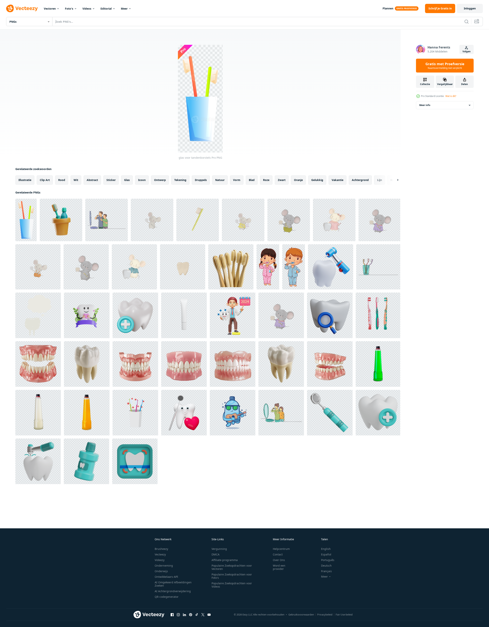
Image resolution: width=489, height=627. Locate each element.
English (326, 549)
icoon (142, 180)
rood (61, 180)
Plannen (388, 8)
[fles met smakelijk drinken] (378, 364)
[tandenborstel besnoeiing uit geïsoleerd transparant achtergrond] (378, 315)
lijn (379, 180)
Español (326, 554)
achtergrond (360, 180)
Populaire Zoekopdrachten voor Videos (232, 584)
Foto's (69, 8)
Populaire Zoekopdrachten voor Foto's (232, 576)
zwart (282, 180)
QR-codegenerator (166, 597)
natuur (220, 180)
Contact (278, 554)
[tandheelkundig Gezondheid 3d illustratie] (330, 266)
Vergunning (219, 549)
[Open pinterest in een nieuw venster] (190, 614)
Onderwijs (161, 571)
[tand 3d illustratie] (135, 315)
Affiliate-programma (225, 560)
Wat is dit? (450, 96)
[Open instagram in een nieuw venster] (178, 614)
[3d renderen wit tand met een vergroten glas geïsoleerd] (330, 315)
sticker (111, 180)
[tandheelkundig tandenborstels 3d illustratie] (61, 220)
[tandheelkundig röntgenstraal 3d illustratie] (135, 461)
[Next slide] (394, 180)
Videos (86, 8)
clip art (45, 180)
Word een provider (279, 567)
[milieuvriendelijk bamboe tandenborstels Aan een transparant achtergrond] (230, 266)
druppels (201, 180)
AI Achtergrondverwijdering (173, 591)
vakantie (337, 180)
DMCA (215, 554)
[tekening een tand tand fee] (182, 266)
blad (252, 180)
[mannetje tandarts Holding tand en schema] (232, 315)
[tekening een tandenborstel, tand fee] (197, 220)
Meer (124, 8)
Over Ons (279, 560)
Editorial (106, 8)
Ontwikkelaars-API (166, 577)
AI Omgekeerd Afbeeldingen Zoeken (173, 583)
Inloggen (470, 8)
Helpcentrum (281, 549)
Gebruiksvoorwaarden (301, 614)
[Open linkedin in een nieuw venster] (184, 614)
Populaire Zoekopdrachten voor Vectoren (232, 567)
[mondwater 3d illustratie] (86, 461)
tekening (180, 180)
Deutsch (326, 565)
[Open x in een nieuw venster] (202, 614)
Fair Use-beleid (344, 614)
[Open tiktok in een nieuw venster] (196, 614)
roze (266, 180)
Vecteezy (160, 554)
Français (326, 571)
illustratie (24, 180)
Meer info (424, 105)
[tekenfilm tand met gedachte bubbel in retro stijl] (38, 315)
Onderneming (164, 565)
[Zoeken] (466, 21)
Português (327, 560)
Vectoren (50, 8)
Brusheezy (161, 549)
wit (76, 180)
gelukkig (317, 180)
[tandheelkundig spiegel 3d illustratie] (330, 412)
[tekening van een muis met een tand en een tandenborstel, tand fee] (152, 220)
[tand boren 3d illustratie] (38, 461)
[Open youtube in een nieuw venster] (209, 614)
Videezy (159, 560)
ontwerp (160, 180)
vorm (236, 180)
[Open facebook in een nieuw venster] (172, 614)
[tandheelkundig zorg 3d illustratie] (378, 412)
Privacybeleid (324, 614)
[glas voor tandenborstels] (26, 220)
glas (127, 180)
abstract (92, 180)
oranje (298, 180)
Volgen (466, 51)
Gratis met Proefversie (444, 66)
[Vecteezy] (22, 8)
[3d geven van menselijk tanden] (38, 364)
